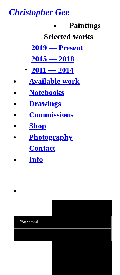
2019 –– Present (57, 47)
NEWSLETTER (94, 204)
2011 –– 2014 (52, 70)
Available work (54, 81)
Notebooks (46, 92)
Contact (42, 148)
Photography (51, 137)
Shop (37, 125)
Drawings (45, 103)
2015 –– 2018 (52, 58)
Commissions (51, 114)
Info (36, 159)
